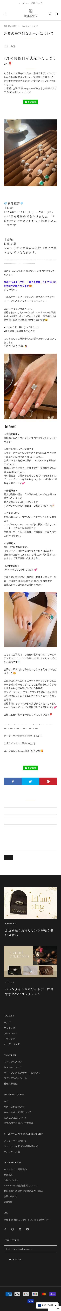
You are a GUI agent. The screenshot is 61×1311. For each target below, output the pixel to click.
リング (7, 1022)
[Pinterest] (20, 1229)
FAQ (6, 1101)
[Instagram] (12, 1229)
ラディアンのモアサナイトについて (22, 1072)
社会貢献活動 (11, 1083)
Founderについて (12, 1067)
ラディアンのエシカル (15, 1078)
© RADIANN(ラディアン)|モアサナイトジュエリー (31, 1276)
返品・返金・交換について (17, 1112)
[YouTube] (27, 1229)
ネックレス (9, 1028)
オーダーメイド (12, 1044)
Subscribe (15, 1259)
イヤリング (9, 1038)
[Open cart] (56, 13)
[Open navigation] (4, 13)
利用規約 (8, 1174)
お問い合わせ (11, 1196)
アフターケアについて (15, 1140)
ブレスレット (11, 1033)
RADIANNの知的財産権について (20, 1185)
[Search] (50, 13)
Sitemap (8, 1201)
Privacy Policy (11, 1180)
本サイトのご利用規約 (15, 1169)
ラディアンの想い (13, 1062)
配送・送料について (14, 1106)
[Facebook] (5, 1229)
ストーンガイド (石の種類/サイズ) (21, 1146)
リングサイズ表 (12, 1151)
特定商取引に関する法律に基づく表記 (23, 1191)
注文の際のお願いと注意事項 (19, 1123)
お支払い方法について (15, 1117)
